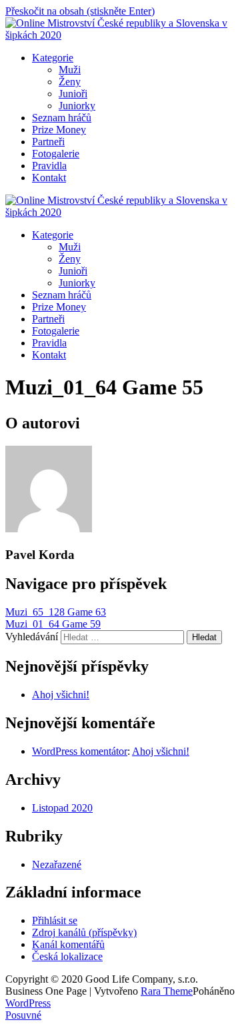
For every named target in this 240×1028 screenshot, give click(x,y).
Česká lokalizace (67, 956)
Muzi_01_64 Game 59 (53, 624)
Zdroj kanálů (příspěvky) (84, 932)
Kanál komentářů (68, 944)
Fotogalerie (55, 153)
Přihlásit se (54, 920)
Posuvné (23, 1015)
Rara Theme (167, 991)
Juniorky (77, 105)
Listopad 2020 (62, 807)
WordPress (28, 1003)
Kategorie (52, 57)
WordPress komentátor (79, 751)
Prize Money (59, 129)
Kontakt (49, 177)
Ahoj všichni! (60, 694)
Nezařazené (56, 864)
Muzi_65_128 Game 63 (55, 612)
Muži (70, 69)
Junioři (73, 93)
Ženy (70, 81)
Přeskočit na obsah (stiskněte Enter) (80, 11)
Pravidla (49, 165)
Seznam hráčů (61, 117)
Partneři (48, 141)
